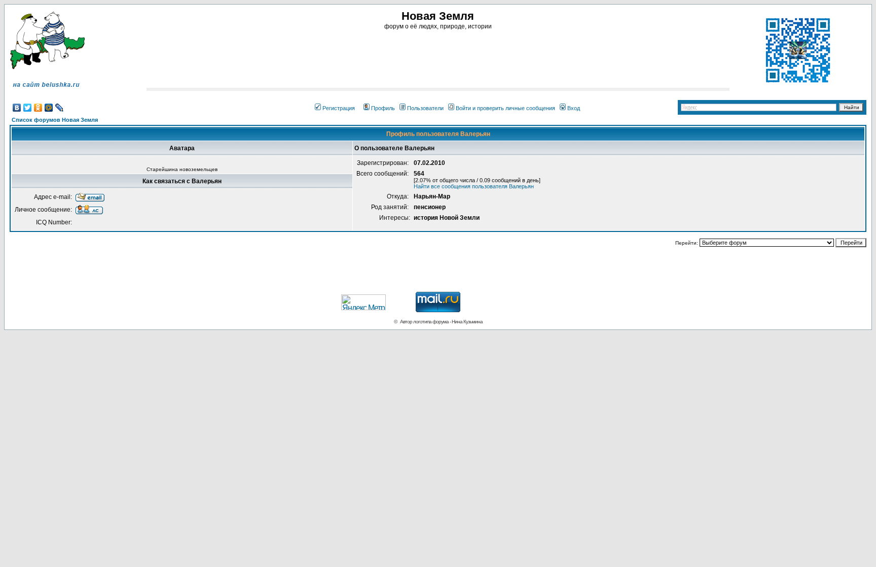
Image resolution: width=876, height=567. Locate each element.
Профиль (383, 108)
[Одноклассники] (38, 107)
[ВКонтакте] (17, 107)
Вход (573, 108)
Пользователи (425, 108)
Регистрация (338, 108)
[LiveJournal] (59, 107)
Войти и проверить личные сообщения (505, 108)
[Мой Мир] (49, 107)
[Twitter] (27, 107)
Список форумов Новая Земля (55, 120)
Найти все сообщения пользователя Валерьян (474, 186)
